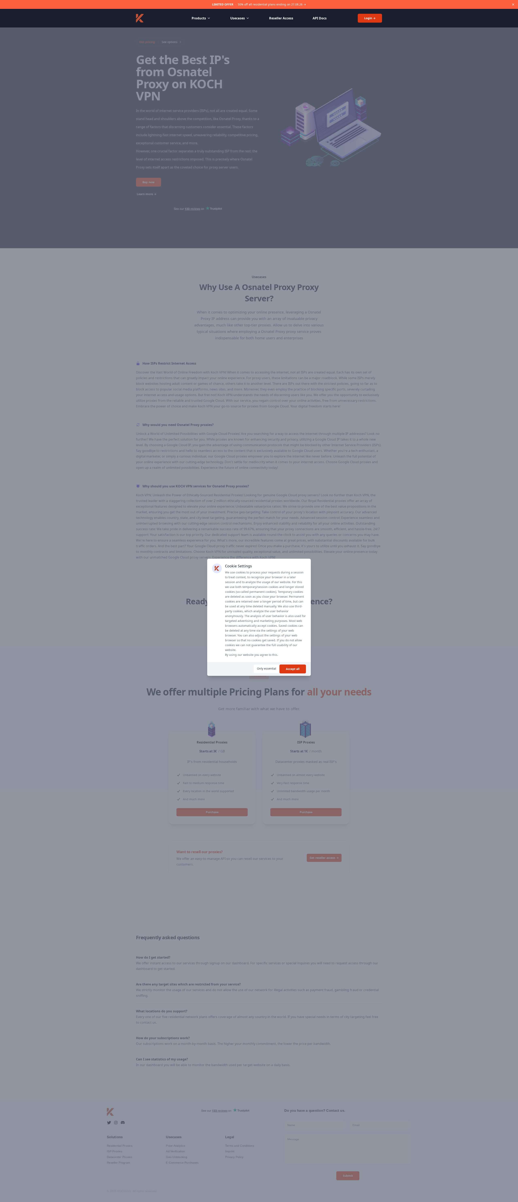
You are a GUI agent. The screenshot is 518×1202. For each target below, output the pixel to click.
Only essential (266, 668)
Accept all (292, 669)
